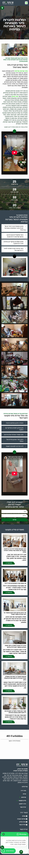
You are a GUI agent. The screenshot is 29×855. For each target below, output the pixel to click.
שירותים (23, 797)
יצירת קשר (23, 807)
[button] (2, 8)
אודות (24, 794)
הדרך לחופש (22, 803)
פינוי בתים (15, 96)
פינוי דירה (23, 790)
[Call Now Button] (2, 847)
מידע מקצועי (22, 800)
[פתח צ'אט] (21, 852)
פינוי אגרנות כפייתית (21, 71)
